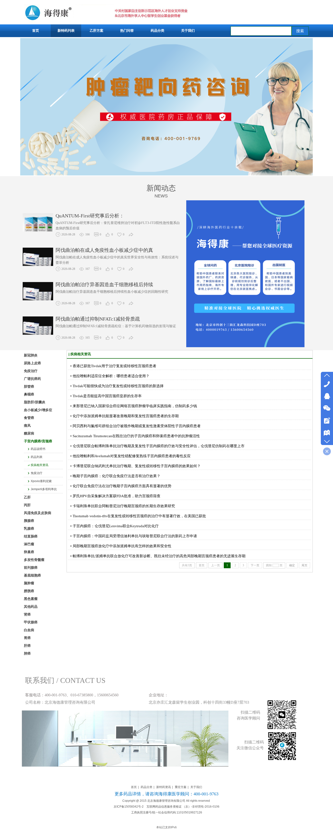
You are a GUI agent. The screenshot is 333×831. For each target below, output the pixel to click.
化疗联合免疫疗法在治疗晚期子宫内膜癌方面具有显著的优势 (122, 486)
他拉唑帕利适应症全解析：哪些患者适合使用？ (111, 376)
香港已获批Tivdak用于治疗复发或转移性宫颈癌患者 (114, 366)
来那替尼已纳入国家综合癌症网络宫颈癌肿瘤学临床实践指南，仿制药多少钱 (135, 406)
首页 (134, 787)
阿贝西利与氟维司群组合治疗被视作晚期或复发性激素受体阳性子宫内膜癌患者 (137, 426)
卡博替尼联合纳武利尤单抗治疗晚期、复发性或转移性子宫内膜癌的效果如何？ (137, 466)
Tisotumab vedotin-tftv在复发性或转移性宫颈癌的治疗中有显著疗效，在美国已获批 (139, 516)
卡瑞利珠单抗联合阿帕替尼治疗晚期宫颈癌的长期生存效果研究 (124, 506)
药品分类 (146, 787)
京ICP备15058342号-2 (129, 806)
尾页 (304, 565)
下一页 (255, 565)
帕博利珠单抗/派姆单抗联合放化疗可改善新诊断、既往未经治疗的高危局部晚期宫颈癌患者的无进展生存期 (159, 556)
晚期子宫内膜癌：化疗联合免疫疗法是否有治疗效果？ (116, 476)
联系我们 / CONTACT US (65, 680)
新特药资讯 (163, 787)
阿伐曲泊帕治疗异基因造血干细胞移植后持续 (104, 284)
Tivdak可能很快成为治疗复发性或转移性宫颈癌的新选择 (118, 386)
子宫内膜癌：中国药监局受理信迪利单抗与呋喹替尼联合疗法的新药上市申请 (135, 536)
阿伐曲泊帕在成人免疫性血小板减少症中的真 (104, 250)
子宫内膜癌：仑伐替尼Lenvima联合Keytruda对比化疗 (116, 526)
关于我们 (196, 787)
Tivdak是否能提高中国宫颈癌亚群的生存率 (107, 396)
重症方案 (180, 787)
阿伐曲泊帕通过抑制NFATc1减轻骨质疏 (98, 319)
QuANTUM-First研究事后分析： (90, 215)
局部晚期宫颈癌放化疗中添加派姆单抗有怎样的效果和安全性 (122, 546)
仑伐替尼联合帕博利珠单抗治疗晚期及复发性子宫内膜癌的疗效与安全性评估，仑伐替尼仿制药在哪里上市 (159, 446)
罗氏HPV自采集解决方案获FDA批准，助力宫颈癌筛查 (116, 496)
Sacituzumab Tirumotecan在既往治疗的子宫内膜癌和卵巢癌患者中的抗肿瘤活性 (136, 436)
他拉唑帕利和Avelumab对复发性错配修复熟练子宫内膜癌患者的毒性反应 (132, 456)
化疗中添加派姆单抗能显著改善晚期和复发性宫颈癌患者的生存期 (126, 416)
